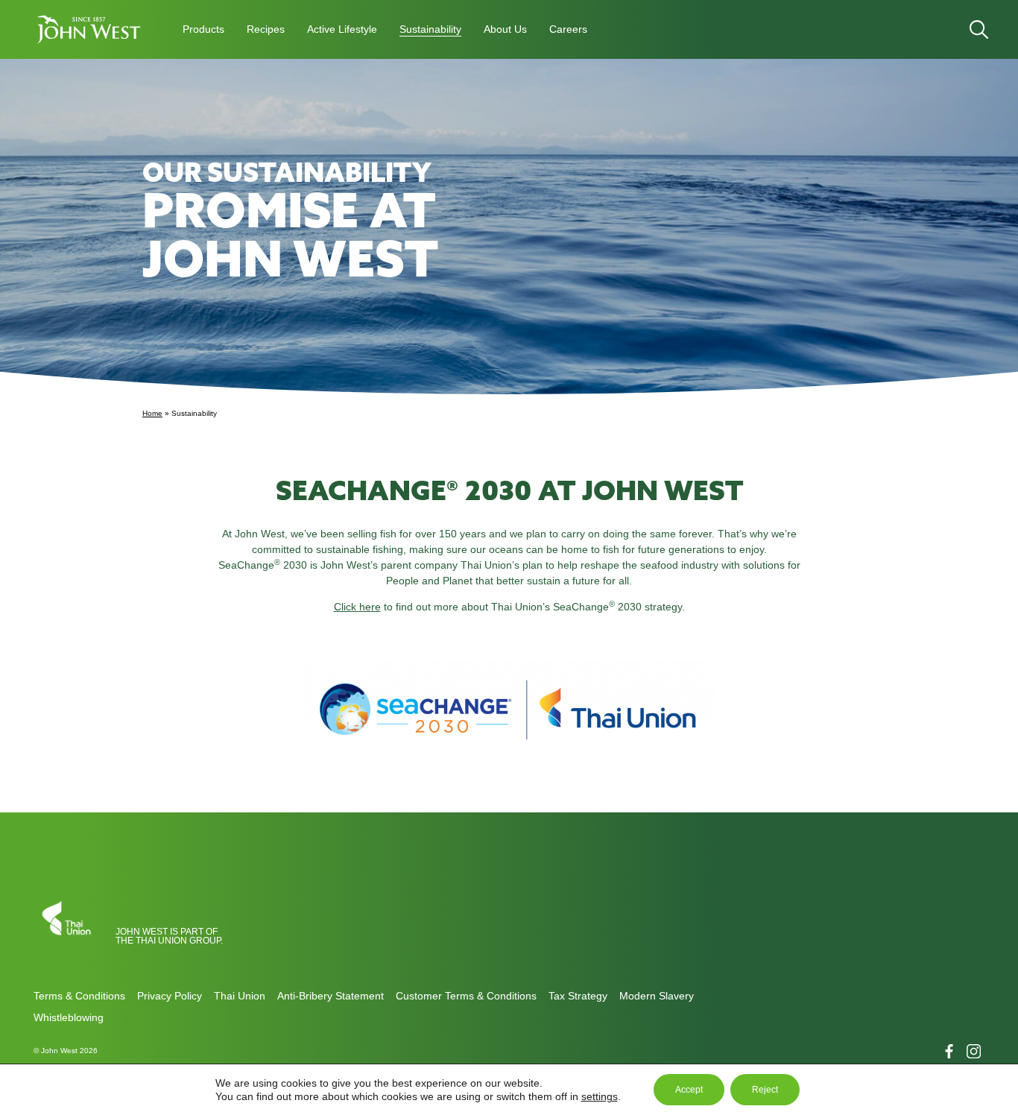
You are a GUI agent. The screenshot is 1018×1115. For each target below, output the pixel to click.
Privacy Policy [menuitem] (169, 996)
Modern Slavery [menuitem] (656, 996)
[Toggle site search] (979, 29)
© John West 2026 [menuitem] (66, 1050)
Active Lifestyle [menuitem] (342, 29)
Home (152, 413)
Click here (357, 607)
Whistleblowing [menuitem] (69, 1017)
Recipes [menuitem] (266, 29)
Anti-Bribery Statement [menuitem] (330, 996)
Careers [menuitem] (568, 29)
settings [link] (599, 1096)
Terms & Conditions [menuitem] (79, 996)
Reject (765, 1089)
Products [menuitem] (203, 29)
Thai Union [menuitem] (239, 996)
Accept (689, 1089)
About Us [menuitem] (505, 29)
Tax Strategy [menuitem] (577, 996)
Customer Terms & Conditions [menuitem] (466, 996)
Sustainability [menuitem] (430, 29)
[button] (89, 29)
